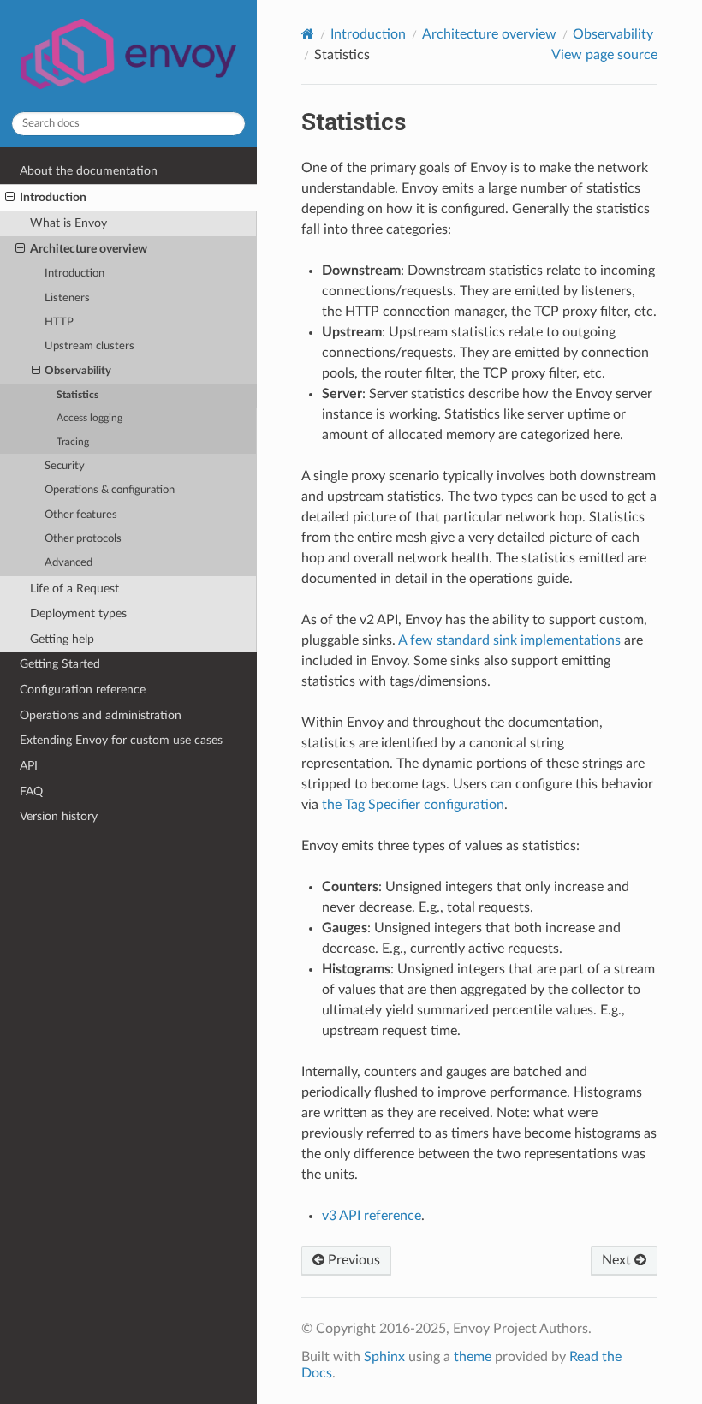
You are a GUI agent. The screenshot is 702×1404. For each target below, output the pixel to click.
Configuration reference (83, 689)
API (29, 765)
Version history (59, 816)
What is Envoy (68, 223)
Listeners (67, 298)
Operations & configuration (110, 490)
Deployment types (78, 613)
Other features (81, 515)
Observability (78, 371)
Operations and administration (100, 715)
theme (472, 1357)
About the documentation (89, 170)
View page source (604, 55)
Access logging (89, 418)
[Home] (307, 34)
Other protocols (83, 538)
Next (618, 1260)
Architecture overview (88, 248)
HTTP (59, 322)
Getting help (62, 639)
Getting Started (60, 663)
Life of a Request (74, 588)
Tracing (73, 442)
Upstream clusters (89, 346)
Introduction (53, 197)
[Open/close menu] (10, 197)
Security (65, 466)
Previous (352, 1260)
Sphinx (384, 1357)
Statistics (77, 395)
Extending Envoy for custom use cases (121, 740)
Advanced (68, 562)
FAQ (31, 791)
